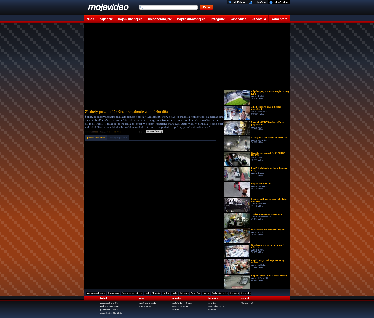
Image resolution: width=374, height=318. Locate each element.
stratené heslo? (145, 306)
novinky (212, 309)
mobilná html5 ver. (216, 306)
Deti (147, 293)
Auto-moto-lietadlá (95, 293)
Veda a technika (220, 293)
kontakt (175, 309)
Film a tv (155, 293)
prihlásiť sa (239, 2)
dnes (90, 19)
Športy (206, 293)
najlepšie (106, 19)
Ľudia (174, 293)
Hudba (166, 293)
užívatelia (259, 19)
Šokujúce (195, 293)
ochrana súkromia (180, 306)
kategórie (218, 19)
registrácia (260, 2)
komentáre (279, 19)
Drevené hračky (248, 303)
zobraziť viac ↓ (154, 131)
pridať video (281, 2)
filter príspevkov (118, 137)
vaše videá (238, 19)
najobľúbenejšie (130, 19)
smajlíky (212, 303)
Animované (113, 293)
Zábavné (234, 293)
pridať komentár (96, 137)
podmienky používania (182, 303)
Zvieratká (246, 293)
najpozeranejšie (160, 19)
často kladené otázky (147, 303)
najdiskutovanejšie (191, 19)
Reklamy (184, 293)
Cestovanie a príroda (132, 293)
